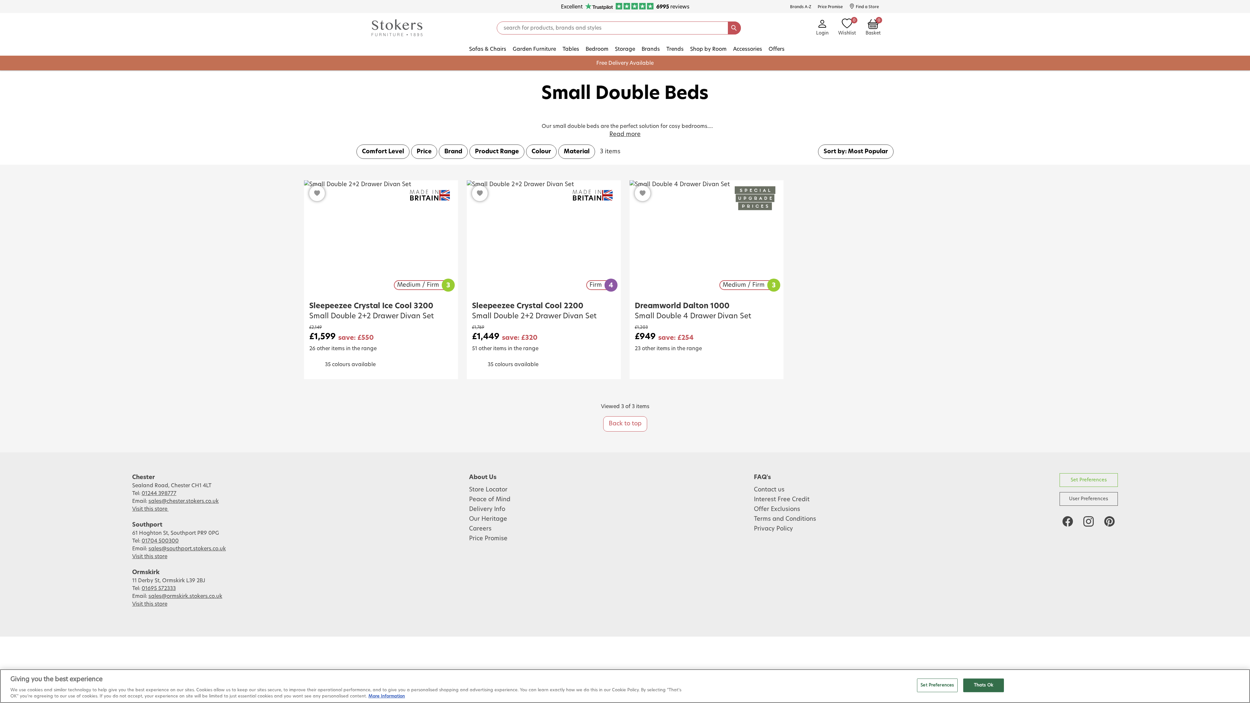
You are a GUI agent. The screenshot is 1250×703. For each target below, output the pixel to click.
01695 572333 (159, 588)
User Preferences (1088, 498)
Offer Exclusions (777, 509)
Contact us (769, 490)
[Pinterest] (1109, 521)
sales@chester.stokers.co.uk (183, 501)
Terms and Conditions (785, 519)
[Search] (734, 27)
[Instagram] (1088, 521)
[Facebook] (1067, 521)
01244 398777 (159, 493)
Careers (480, 529)
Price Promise (488, 539)
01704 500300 (160, 541)
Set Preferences (1089, 479)
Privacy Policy (773, 529)
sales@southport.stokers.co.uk (187, 548)
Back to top (625, 424)
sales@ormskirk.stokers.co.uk (185, 596)
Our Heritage (488, 519)
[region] (625, 686)
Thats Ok (983, 685)
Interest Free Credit (782, 500)
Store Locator (488, 490)
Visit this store (150, 509)
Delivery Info (487, 509)
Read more (625, 134)
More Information (386, 696)
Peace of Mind (489, 500)
